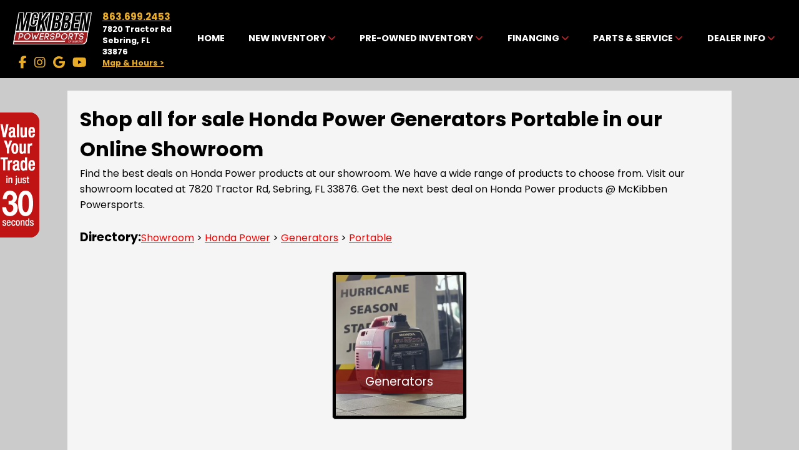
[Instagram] (40, 62)
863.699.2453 (136, 16)
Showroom (167, 238)
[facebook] (23, 62)
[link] (210, 39)
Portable (370, 238)
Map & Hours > (133, 63)
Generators (309, 238)
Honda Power (237, 238)
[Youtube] (79, 62)
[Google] (59, 62)
